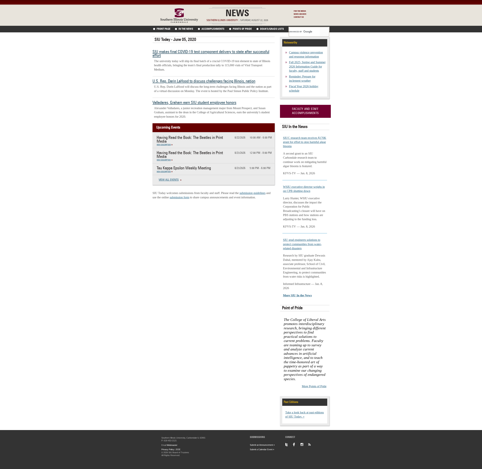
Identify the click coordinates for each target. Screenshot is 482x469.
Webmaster (172, 445)
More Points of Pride (314, 386)
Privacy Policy (167, 449)
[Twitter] (289, 444)
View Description (164, 145)
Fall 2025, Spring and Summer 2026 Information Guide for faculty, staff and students (307, 66)
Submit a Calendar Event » (262, 449)
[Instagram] (304, 444)
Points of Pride (242, 29)
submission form (179, 197)
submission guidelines (252, 193)
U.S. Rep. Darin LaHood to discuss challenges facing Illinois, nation (204, 81)
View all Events (169, 180)
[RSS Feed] (311, 444)
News (237, 13)
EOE (178, 449)
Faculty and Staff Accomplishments (305, 111)
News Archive (300, 14)
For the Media (300, 11)
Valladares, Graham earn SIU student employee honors (194, 103)
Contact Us (299, 17)
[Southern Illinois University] (179, 21)
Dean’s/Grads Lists (272, 29)
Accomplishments (212, 29)
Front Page (163, 29)
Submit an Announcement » (262, 445)
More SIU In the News (297, 295)
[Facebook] (296, 444)
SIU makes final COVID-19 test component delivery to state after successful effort (211, 54)
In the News (185, 29)
